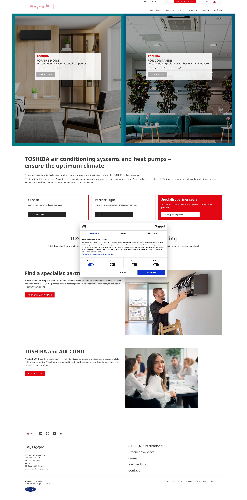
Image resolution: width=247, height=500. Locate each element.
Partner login (203, 2)
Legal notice (188, 481)
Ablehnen (123, 272)
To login (101, 214)
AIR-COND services (38, 214)
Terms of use (177, 481)
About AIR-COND (35, 373)
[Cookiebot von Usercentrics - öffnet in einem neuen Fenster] (156, 226)
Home (145, 2)
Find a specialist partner (185, 2)
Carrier (47, 483)
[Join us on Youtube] (61, 433)
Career (133, 458)
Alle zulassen (151, 272)
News (182, 10)
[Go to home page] (39, 6)
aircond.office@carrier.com (40, 469)
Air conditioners (155, 10)
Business (155, 2)
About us (192, 10)
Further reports (213, 257)
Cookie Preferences (215, 481)
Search (219, 10)
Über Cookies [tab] (152, 233)
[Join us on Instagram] (47, 433)
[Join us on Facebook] (40, 433)
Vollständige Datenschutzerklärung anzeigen (98, 254)
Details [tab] (123, 233)
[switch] (112, 264)
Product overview (141, 452)
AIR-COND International (145, 445)
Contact (204, 10)
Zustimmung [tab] (94, 233)
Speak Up (167, 481)
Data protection (200, 481)
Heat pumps (170, 10)
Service (168, 2)
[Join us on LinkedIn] (54, 433)
